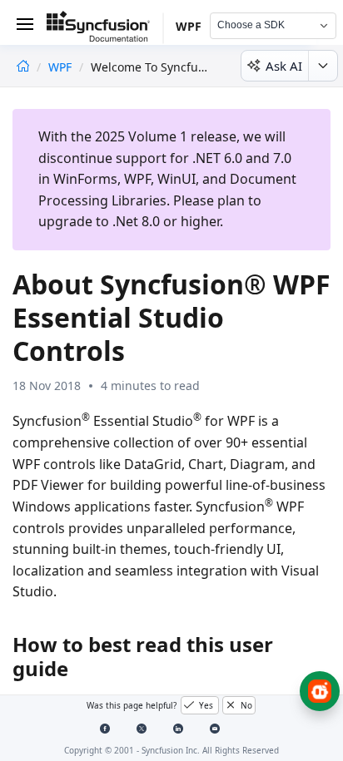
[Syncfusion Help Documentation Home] (104, 29)
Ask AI (284, 65)
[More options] (322, 66)
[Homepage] (23, 67)
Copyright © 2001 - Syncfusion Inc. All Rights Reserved (171, 750)
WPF (61, 67)
